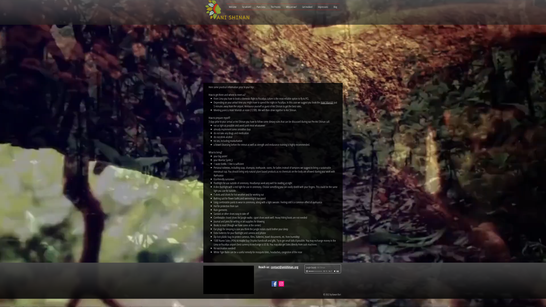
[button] (246, 7)
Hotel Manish (327, 102)
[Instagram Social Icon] (281, 284)
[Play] (307, 271)
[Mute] (334, 271)
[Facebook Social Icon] (274, 284)
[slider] (338, 271)
